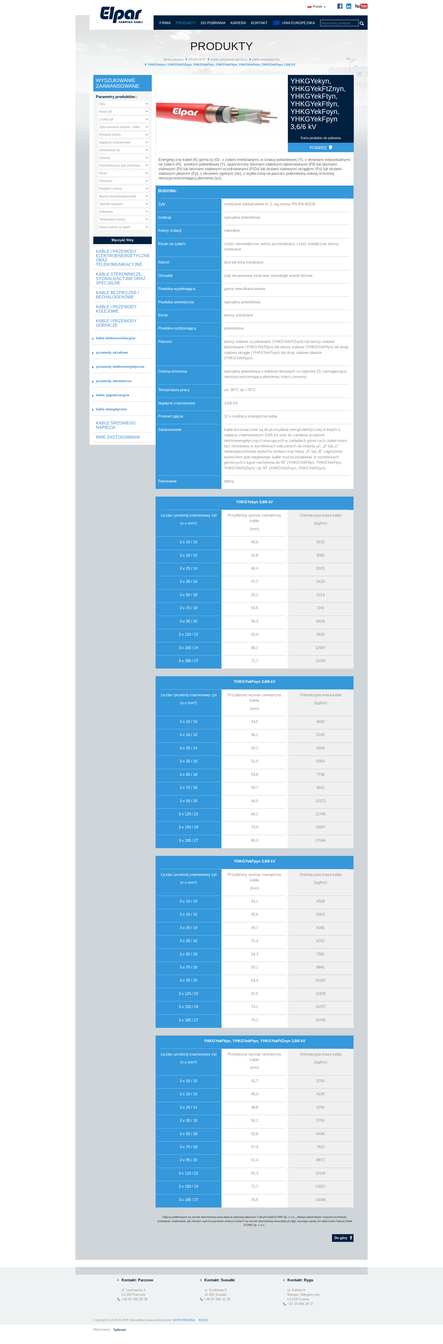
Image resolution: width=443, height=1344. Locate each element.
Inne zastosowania (118, 437)
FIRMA (165, 23)
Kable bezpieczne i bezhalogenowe (117, 295)
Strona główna (173, 59)
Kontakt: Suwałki (219, 1280)
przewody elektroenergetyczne (120, 367)
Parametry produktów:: (116, 96)
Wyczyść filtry (123, 240)
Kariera (238, 23)
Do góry (341, 1238)
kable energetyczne (266, 59)
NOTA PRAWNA (184, 1320)
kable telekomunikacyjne (115, 338)
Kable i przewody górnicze (228, 59)
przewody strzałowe (112, 352)
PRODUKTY (186, 23)
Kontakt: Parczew (137, 1280)
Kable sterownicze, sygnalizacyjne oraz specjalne (121, 278)
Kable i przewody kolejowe (116, 309)
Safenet (119, 1330)
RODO (203, 1320)
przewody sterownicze (114, 381)
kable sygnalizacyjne (112, 395)
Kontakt (259, 23)
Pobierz (318, 148)
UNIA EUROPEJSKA (298, 23)
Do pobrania (213, 23)
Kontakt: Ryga (300, 1280)
